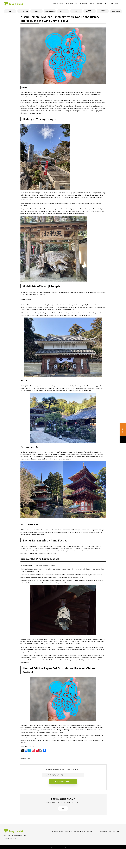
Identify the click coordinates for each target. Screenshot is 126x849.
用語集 (92, 4)
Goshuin (24, 87)
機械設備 (99, 4)
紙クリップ (63, 11)
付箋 (76, 11)
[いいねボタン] (63, 808)
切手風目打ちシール (89, 11)
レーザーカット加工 (23, 11)
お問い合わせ (114, 4)
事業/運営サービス (72, 4)
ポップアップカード (103, 11)
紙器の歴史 (83, 4)
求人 (106, 4)
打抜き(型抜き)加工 (50, 11)
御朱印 (36, 11)
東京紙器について (58, 4)
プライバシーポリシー (115, 832)
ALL (10, 11)
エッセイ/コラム (116, 11)
